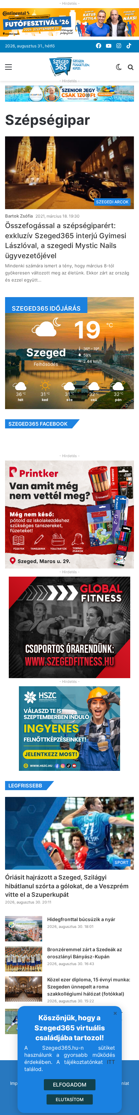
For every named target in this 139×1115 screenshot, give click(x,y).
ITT (111, 1062)
